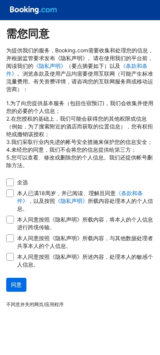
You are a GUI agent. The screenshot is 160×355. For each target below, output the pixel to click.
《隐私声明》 (49, 65)
